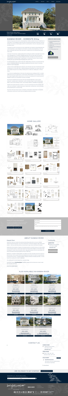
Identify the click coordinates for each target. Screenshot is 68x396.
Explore (37, 1)
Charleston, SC (40, 386)
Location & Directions (17, 227)
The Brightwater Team (51, 386)
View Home (16, 293)
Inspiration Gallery (51, 385)
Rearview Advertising (35, 393)
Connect (52, 1)
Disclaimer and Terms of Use (49, 393)
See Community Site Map (53, 252)
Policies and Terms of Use (41, 393)
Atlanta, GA (39, 385)
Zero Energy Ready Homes (53, 57)
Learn (48, 1)
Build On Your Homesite (41, 387)
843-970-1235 (10, 227)
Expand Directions (52, 247)
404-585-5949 (58, 1)
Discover (42, 1)
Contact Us (50, 387)
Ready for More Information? (34, 28)
